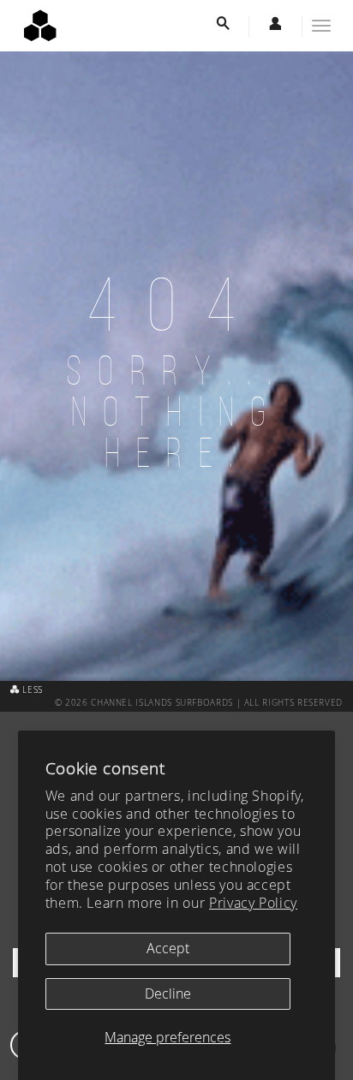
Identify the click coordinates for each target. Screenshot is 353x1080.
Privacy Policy (253, 902)
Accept (168, 948)
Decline (168, 993)
